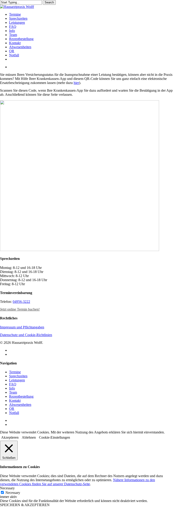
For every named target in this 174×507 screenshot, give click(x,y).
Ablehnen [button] (29, 437)
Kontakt (15, 400)
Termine (15, 372)
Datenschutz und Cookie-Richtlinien (26, 335)
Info (12, 388)
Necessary (12, 493)
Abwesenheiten (20, 405)
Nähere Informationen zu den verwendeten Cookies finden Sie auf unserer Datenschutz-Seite (77, 482)
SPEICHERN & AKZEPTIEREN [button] (25, 505)
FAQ (12, 384)
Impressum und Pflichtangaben (22, 327)
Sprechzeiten (18, 376)
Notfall (14, 413)
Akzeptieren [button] (10, 437)
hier (76, 83)
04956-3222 (21, 302)
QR (11, 409)
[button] (20, 309)
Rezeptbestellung (21, 396)
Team (13, 392)
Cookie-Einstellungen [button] (54, 437)
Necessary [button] (7, 488)
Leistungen (17, 380)
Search (49, 2)
